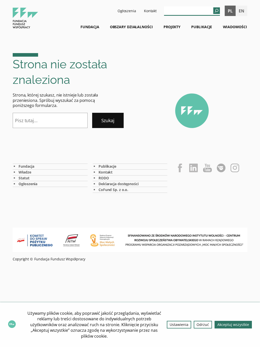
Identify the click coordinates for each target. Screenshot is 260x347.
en (241, 11)
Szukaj (108, 120)
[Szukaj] (216, 10)
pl (230, 11)
